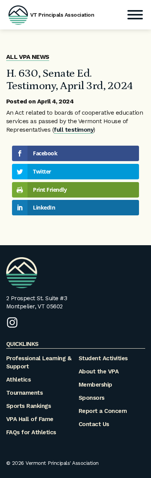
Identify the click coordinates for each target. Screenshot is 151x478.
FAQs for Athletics (31, 432)
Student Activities (103, 358)
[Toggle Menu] (135, 14)
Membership (95, 384)
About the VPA (99, 371)
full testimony (73, 129)
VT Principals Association (62, 15)
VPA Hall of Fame (29, 419)
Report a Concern (103, 411)
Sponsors (92, 397)
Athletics (18, 379)
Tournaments (24, 392)
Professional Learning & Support (39, 362)
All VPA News (27, 56)
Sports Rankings (28, 405)
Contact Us (94, 424)
